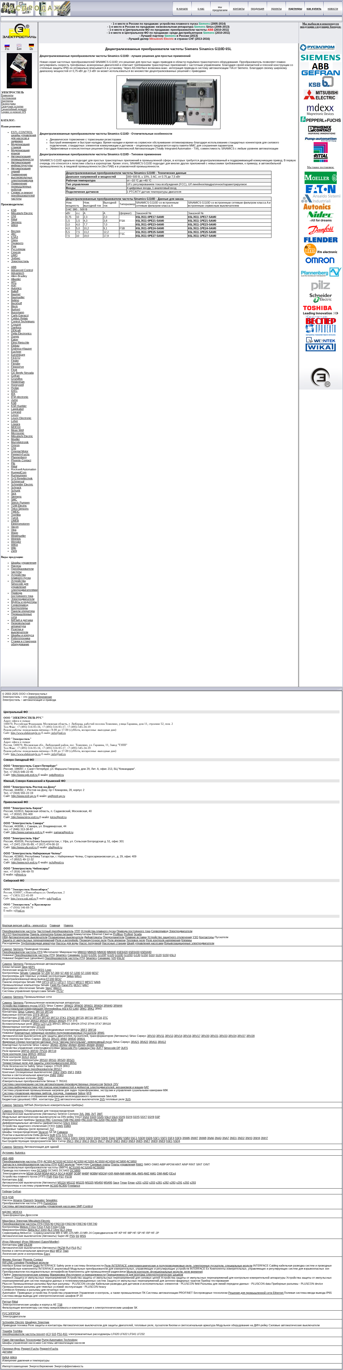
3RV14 (178, 1035)
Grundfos (17, 378)
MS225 (80, 1182)
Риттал (6, 1301)
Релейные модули (36, 1262)
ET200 (50, 978)
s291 (179, 1182)
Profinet (128, 934)
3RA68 (90, 1044)
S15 (53, 1334)
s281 (159, 1182)
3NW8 (202, 1137)
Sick (13, 493)
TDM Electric (19, 505)
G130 (137, 955)
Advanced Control (22, 270)
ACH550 (110, 1161)
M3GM (102, 1173)
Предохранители (113, 937)
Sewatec (39, 1200)
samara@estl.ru (63, 832)
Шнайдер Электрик (37, 1322)
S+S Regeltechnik (22, 478)
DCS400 (42, 1170)
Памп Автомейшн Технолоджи (21, 1339)
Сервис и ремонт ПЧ (13, 111)
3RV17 (196, 1035)
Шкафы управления (23, 562)
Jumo (14, 399)
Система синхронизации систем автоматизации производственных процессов (52, 1084)
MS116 (62, 1182)
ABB (13, 267)
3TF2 (28, 1017)
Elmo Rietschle (20, 342)
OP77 (53, 981)
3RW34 (98, 1005)
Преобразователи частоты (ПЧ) (22, 952)
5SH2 (82, 1137)
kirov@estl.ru (58, 817)
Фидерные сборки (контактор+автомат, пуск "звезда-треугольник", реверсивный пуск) (57, 1041)
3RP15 (25, 1050)
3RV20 (205, 1035)
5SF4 (171, 1137)
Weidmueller (18, 535)
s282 (166, 1182)
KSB (13, 210)
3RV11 (160, 1035)
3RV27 (241, 1035)
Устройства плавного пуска (21, 576)
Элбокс (15, 258)
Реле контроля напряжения (163, 940)
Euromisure (18, 354)
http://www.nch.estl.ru (24, 862)
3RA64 (72, 1044)
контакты (239, 8)
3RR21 (32, 1053)
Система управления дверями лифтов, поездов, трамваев (39, 1093)
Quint (36, 1265)
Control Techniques (23, 321)
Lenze (15, 414)
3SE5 (63, 1072)
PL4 (68, 1247)
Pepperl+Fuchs (20, 454)
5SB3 (126, 1137)
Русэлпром (18, 249)
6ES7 (95, 972)
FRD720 (59, 1223)
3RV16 (187, 1035)
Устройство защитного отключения (169, 937)
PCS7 (60, 991)
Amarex (18, 1200)
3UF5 (124, 1047)
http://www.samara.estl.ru (27, 832)
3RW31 (88, 1005)
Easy (47, 1253)
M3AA (45, 1173)
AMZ (146, 1173)
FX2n (47, 1226)
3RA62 (63, 1044)
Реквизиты (7, 95)
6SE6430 (134, 952)
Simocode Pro (69, 1047)
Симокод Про (86, 1047)
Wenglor (16, 541)
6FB (88, 1093)
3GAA (37, 1173)
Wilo (13, 547)
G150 (144, 955)
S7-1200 (75, 972)
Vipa (13, 529)
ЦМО (14, 255)
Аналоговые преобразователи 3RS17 (38, 1069)
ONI (13, 216)
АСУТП (7, 934)
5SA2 (112, 1137)
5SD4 (176, 1141)
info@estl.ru (58, 732)
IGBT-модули (66, 1164)
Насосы (16, 565)
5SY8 (151, 1116)
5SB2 (119, 1137)
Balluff (14, 291)
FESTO (15, 357)
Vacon (15, 526)
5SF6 (178, 1137)
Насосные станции (114, 943)
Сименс (7, 948)
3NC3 (85, 1141)
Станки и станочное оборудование (23, 643)
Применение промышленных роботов (21, 186)
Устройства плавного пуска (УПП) (24, 1005)
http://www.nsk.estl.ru (24, 898)
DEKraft (16, 330)
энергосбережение (40, 696)
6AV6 (97, 981)
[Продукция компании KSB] (321, 86)
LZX (43, 1023)
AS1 (65, 1334)
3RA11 (153, 1041)
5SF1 (156, 1137)
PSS (55, 1176)
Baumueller (18, 297)
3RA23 (52, 1020)
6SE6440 (145, 952)
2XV (115, 1084)
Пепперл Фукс (11, 1348)
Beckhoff (16, 303)
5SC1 (134, 1137)
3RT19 (52, 1050)
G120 (110, 955)
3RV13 (169, 1035)
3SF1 (71, 1072)
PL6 (73, 1247)
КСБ (5, 1197)
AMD (165, 1173)
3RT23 (45, 1017)
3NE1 (116, 1141)
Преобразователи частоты (19, 931)
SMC (14, 499)
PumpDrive (50, 1203)
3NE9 (161, 1141)
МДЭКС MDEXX (12, 1211)
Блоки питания (63, 934)
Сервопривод (19, 604)
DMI (159, 1173)
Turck (14, 517)
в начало (182, 8)
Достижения (8, 98)
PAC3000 (75, 1119)
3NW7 (194, 1137)
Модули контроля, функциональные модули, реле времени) (165, 1271)
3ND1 (233, 1137)
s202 (145, 1182)
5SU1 (66, 1122)
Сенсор (16, 252)
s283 (172, 1182)
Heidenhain (18, 381)
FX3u (62, 1226)
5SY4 (129, 1116)
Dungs (15, 336)
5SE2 (51, 1137)
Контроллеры (19, 608)
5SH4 (97, 1137)
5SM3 (67, 1125)
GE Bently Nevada (22, 372)
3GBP (77, 1173)
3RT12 (44, 1014)
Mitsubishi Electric (22, 213)
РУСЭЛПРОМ (11, 1313)
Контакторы (206, 937)
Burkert (15, 309)
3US (128, 1099)
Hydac (15, 387)
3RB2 (63, 1038)
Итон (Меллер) (11, 1241)
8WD (40, 1078)
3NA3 (218, 1137)
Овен (14, 240)
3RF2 (83, 1029)
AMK (128, 1173)
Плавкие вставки (136, 937)
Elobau (15, 345)
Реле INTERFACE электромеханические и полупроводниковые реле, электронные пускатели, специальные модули (178, 1265)
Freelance (74, 1185)
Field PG (55, 984)
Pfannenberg (19, 457)
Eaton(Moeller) (50, 1241)
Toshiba (16, 514)
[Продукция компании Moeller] (321, 182)
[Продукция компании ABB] (321, 102)
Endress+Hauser (21, 348)
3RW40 (107, 1005)
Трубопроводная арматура (38, 943)
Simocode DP (112, 1047)
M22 (52, 1250)
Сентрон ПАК (60, 1119)
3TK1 (63, 1017)
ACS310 (68, 1161)
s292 (186, 1182)
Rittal (14, 219)
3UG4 (33, 1056)
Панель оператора (41, 934)
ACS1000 (74, 1167)
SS (77, 1235)
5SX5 (100, 1116)
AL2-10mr (41, 1229)
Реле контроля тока (14, 1053)
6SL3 (172, 955)
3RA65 (81, 1044)
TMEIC (15, 511)
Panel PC (67, 984)
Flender (15, 363)
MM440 (111, 952)
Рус (7, 48)
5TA (70, 1134)
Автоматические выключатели (28, 937)
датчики (7, 1351)
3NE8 (154, 1141)
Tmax (123, 1182)
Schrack (16, 487)
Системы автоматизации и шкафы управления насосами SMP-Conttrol (47, 1206)
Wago (14, 532)
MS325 (89, 1182)
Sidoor (82, 1093)
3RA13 (34, 1020)
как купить (314, 8)
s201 (139, 1182)
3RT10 (40, 1011)
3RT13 (54, 1017)
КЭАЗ (14, 237)
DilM (20, 1244)
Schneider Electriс (13, 1322)
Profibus (118, 934)
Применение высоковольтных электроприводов (22, 177)
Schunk (15, 490)
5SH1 (74, 1137)
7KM (120, 1119)
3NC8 (108, 1141)
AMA (116, 1173)
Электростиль (20, 261)
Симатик (34, 972)
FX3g (54, 1226)
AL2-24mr (66, 1229)
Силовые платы (100, 1164)
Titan (66, 1250)
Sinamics (61, 955)
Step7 (48, 988)
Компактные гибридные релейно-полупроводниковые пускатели (55, 1032)
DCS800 (75, 1170)
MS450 (98, 1182)
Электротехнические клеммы (30, 1274)
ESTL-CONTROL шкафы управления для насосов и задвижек (23, 137)
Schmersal (17, 481)
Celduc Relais (19, 318)
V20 (113, 958)
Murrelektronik (20, 442)
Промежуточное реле (93, 940)
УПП (77, 931)
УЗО (195, 937)
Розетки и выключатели (19, 631)
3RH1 (36, 1023)
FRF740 (92, 1223)
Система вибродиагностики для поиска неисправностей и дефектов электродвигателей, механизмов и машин (72, 1087)
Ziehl (14, 550)
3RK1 (83, 1008)
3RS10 (43, 1059)
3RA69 (99, 1044)
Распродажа (8, 103)
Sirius (21, 1011)
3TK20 (71, 1017)
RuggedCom (18, 472)
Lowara (15, 424)
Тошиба (7, 1331)
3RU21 (55, 1038)
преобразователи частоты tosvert (23, 1334)
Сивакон (62, 1131)
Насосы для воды (67, 943)
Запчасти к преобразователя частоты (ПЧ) (29, 1164)
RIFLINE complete (13, 1262)
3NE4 (131, 1141)
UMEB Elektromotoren (20, 522)
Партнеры (7, 100)
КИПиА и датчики (22, 620)
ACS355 (89, 1161)
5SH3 (89, 1137)
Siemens (16, 222)
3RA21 (135, 1041)
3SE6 (78, 1072)
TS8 (59, 1304)
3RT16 (98, 1017)
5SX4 (93, 1116)
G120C (92, 955)
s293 (193, 1182)
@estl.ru (21, 874)
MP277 (80, 981)
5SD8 (141, 1137)
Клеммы (186, 940)
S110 (152, 955)
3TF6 (36, 1014)
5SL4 (107, 1116)
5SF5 (163, 1137)
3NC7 (101, 1141)
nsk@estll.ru (54, 898)
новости (333, 8)
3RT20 (49, 1011)
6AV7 (85, 984)
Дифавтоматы (93, 937)
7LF (51, 1128)
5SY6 (122, 1116)
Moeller (15, 439)
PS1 (59, 1334)
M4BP (85, 1173)
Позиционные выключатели (65, 937)
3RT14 (36, 1017)
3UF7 (99, 1047)
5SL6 (114, 1116)
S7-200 (45, 972)
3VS (102, 1099)
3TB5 (21, 1017)
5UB (52, 1134)
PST (61, 1176)
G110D (119, 955)
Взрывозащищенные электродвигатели (189, 943)
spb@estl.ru (56, 774)
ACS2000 (86, 1167)
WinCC (57, 988)
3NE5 (139, 1141)
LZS (48, 1023)
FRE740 (81, 1223)
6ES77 (78, 984)
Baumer (16, 294)
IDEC (14, 390)
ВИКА (5, 1357)
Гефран (7, 1191)
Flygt (14, 369)
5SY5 (136, 1116)
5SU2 (74, 1122)
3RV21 (214, 1035)
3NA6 (210, 1137)
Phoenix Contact (21, 460)
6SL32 (121, 958)
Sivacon (43, 1131)
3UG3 (25, 1056)
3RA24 (62, 1020)
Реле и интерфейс (67, 940)
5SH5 (104, 1137)
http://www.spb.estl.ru (24, 774)
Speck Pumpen (20, 502)
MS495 (108, 1182)
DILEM (28, 1244)
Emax (131, 1182)
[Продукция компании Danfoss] (320, 235)
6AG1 (78, 975)
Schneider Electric (22, 484)
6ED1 (40, 969)
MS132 (71, 1182)
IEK (13, 393)
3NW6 (186, 1137)
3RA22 (144, 1041)
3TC (105, 1017)
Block (14, 306)
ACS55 (47, 1161)
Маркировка (57, 1274)
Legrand (16, 411)
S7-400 (64, 972)
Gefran (15, 375)
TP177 (71, 981)
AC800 (63, 1185)
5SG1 (66, 1137)
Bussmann (17, 312)
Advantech (17, 273)
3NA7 (225, 1137)
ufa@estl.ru (55, 847)
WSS (83, 1235)
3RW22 (68, 1005)
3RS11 (52, 1059)
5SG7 (59, 1137)
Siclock (108, 1084)
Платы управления (123, 1164)
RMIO (139, 1164)
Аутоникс (8, 1152)
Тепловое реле (135, 940)
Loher (14, 421)
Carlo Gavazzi (20, 315)
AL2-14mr (53, 1229)
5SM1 (59, 1125)
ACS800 (121, 1161)
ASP (13, 285)
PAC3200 (99, 1119)
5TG (58, 1134)
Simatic (24, 972)
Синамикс (74, 955)
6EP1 (31, 966)
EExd (172, 1173)
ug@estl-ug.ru (56, 795)
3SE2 (56, 1072)
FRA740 (48, 1223)
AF (21, 1179)
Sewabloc (52, 1200)
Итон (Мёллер (31, 1241)
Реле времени (116, 940)
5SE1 (169, 1141)
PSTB (68, 1176)
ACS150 (57, 1161)
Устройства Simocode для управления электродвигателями (24, 585)
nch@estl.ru (56, 862)
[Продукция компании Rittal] (321, 164)
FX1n (40, 1226)
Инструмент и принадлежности (86, 1274)
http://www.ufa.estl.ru (24, 847)
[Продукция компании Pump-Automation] (320, 141)
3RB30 (72, 1038)
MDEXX (16, 427)
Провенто (17, 243)
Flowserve (17, 366)
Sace (116, 1182)
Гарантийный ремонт (14, 109)
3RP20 (34, 1050)
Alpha (31, 1229)
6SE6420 (122, 952)
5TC (64, 1134)
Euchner (16, 351)
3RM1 (100, 1032)
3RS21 (70, 1059)
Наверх (68, 925)
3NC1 (70, 1141)
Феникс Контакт (12, 1259)
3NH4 (256, 1137)
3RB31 (81, 1038)
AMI (122, 1173)
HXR (110, 1173)
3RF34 (92, 1029)
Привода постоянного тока (22, 594)
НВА (5, 937)
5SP (157, 1116)
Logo (48, 969)
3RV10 (151, 1035)
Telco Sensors (20, 508)
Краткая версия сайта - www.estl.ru (24, 925)
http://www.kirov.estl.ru (25, 817)
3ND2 (241, 1137)
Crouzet (16, 324)
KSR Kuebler (19, 405)
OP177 (62, 981)
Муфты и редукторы (24, 601)
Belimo (15, 300)
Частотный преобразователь (55, 931)
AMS (140, 1173)
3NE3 (124, 1141)
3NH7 (264, 1137)
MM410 (82, 952)
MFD (59, 1250)
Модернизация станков (20, 146)
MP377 (89, 981)
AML (134, 1173)
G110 (84, 955)
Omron (15, 445)
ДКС (13, 234)
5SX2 (86, 1116)
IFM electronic (19, 396)
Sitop (25, 966)
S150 (165, 955)
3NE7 (146, 1141)
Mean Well (17, 430)
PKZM (61, 1247)
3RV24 (232, 1035)
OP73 (45, 981)
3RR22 (41, 1053)
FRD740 (70, 1223)
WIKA (14, 225)
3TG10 (40, 1026)
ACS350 (79, 1161)
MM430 (101, 952)
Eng (19, 48)
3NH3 (248, 1137)
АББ (5, 1158)
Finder (15, 360)
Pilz (13, 463)
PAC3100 (87, 1119)
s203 (152, 1182)
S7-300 (55, 972)
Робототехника (20, 638)
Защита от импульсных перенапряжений (28, 940)
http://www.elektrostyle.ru (26, 732)
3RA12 (162, 1041)
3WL (87, 1113)
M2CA (53, 1173)
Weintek (16, 538)
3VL (81, 1113)
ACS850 (132, 1161)
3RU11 (46, 1038)
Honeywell (17, 384)
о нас (201, 8)
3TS (57, 1099)
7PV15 (43, 1050)
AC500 (54, 1185)
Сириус (30, 1011)
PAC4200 (111, 1119)
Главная (55, 925)
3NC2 (77, 1141)
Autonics (16, 288)
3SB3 (60, 1075)
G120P (102, 955)
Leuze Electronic (21, 418)
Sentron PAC (43, 1119)
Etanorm (28, 1200)
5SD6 (149, 1137)
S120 (158, 955)
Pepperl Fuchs (30, 1348)
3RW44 (117, 1005)
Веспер (15, 231)
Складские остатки (12, 106)
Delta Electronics (21, 333)
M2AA (29, 1173)
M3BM (94, 1173)
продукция (257, 8)
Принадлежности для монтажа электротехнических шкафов (144, 1274)
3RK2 (90, 1008)
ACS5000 (98, 1167)
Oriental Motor (19, 451)
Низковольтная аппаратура (20, 625)
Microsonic (17, 433)
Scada (138, 934)
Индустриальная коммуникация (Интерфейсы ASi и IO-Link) (40, 1008)
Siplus (70, 975)
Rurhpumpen (19, 475)
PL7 (79, 1247)
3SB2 (53, 1075)
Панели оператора (23, 611)
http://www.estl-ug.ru (23, 795)
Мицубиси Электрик (15, 1220)
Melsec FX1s (28, 1226)
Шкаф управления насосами (145, 943)
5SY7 (143, 1116)
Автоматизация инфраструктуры (22, 164)
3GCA (61, 1173)
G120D (128, 955)
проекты (276, 8)
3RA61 (54, 1044)
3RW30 (78, 1005)
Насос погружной (90, 943)
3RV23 (223, 1035)
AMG (153, 1173)
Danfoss (16, 327)
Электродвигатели (22, 598)
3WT (100, 1113)
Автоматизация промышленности (22, 158)
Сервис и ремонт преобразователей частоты (23, 195)
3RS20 (61, 1059)
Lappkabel (17, 408)
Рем (13, 246)
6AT (146, 1087)
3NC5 (93, 1141)
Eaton (14, 339)
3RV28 (250, 1035)
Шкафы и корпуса (22, 635)
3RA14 (43, 1020)
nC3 (48, 1334)
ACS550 (100, 1161)
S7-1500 (86, 972)
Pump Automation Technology (60, 1339)
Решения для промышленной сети (256, 1292)
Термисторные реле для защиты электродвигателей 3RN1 (39, 1062)
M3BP (69, 1173)
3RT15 (89, 1017)
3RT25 (80, 1017)
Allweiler (16, 279)
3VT (93, 1113)
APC (14, 282)
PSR (49, 1176)
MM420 (91, 952)
